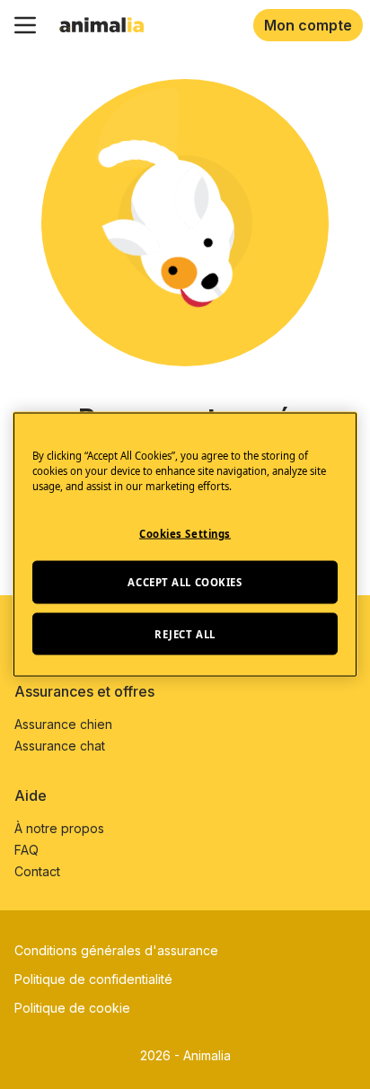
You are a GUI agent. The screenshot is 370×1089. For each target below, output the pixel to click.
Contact (37, 871)
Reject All (185, 633)
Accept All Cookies (185, 581)
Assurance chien (63, 724)
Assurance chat (59, 745)
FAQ (26, 849)
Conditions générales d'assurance (116, 950)
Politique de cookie (72, 1007)
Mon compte (308, 25)
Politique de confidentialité (93, 979)
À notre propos (59, 828)
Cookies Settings (185, 533)
